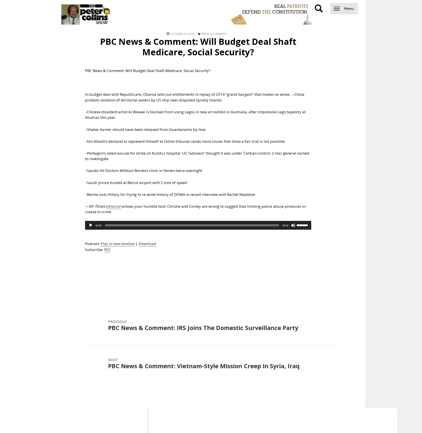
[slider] (303, 225)
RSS (107, 249)
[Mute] (293, 225)
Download (147, 243)
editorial (113, 206)
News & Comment (214, 34)
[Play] (91, 225)
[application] (198, 225)
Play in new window (118, 243)
